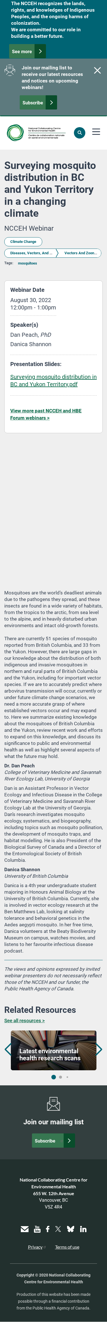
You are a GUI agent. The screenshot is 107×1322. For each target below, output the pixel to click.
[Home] (36, 132)
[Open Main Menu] (96, 132)
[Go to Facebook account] (47, 1228)
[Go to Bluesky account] (70, 1228)
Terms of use (67, 1246)
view (53, 1050)
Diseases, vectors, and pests (34, 253)
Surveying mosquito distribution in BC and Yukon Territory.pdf (53, 380)
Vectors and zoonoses (83, 253)
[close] (96, 70)
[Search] (79, 133)
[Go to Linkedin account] (83, 1228)
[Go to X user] (58, 1228)
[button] (99, 1049)
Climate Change (23, 241)
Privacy (35, 1246)
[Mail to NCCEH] (25, 1228)
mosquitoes (27, 263)
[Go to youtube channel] (37, 1228)
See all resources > (24, 1020)
